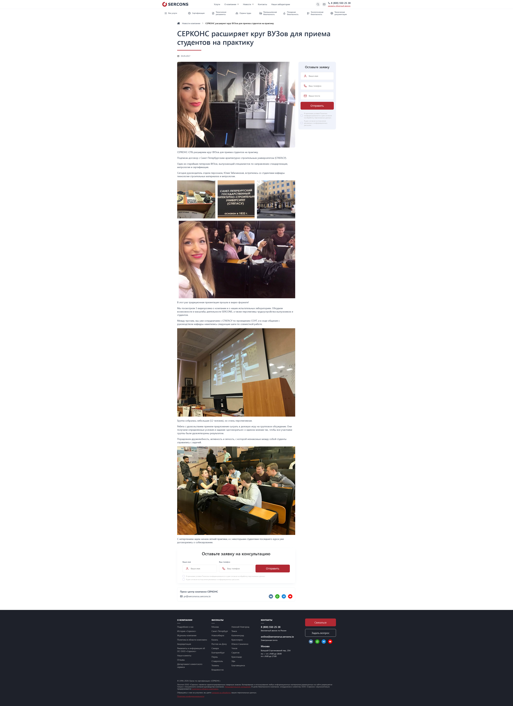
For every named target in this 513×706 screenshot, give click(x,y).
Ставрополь (217, 661)
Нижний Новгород (240, 626)
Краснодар (236, 656)
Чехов (234, 648)
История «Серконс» (186, 631)
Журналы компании (186, 635)
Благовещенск (238, 665)
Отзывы (181, 659)
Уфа (233, 661)
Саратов (235, 652)
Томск (234, 631)
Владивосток (218, 669)
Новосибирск (218, 635)
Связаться (320, 622)
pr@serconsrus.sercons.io (197, 596)
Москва (215, 626)
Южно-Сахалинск (239, 643)
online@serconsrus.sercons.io (276, 636)
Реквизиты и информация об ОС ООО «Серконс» (191, 650)
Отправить (272, 568)
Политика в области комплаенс (192, 639)
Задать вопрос (320, 633)
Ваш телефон (224, 562)
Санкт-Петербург (220, 631)
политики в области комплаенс (205, 689)
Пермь (215, 656)
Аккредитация (184, 643)
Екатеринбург (218, 652)
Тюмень (215, 665)
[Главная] (178, 23)
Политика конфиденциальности (190, 696)
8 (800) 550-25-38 (341, 3)
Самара (215, 648)
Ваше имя (187, 562)
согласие (194, 579)
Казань (215, 639)
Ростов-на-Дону (219, 643)
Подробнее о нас (185, 626)
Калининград (237, 635)
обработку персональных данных (252, 576)
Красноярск (237, 639)
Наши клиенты (184, 655)
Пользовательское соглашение (238, 686)
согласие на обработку (221, 692)
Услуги (217, 4)
